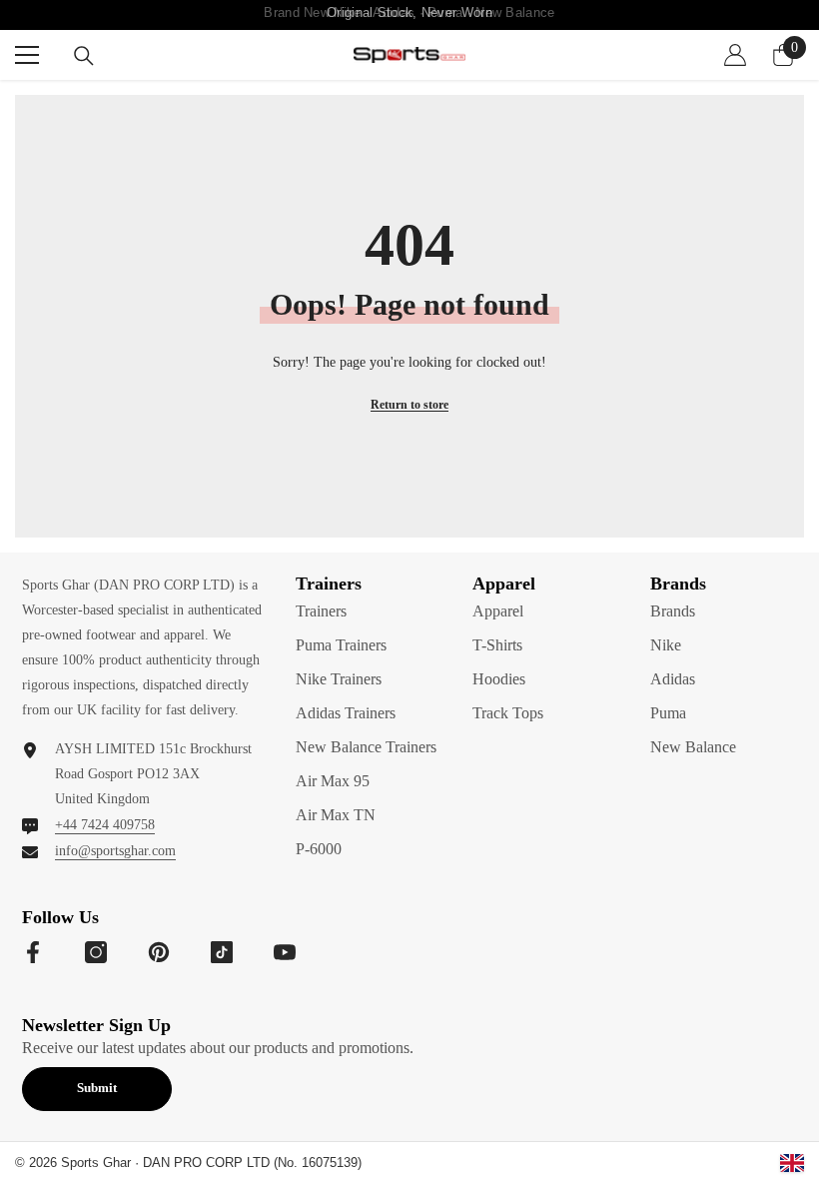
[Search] (84, 56)
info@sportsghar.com (115, 850)
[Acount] (735, 55)
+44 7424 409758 (105, 824)
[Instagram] (96, 952)
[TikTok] (222, 952)
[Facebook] (33, 952)
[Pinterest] (159, 952)
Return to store (409, 405)
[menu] (27, 55)
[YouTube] (285, 952)
